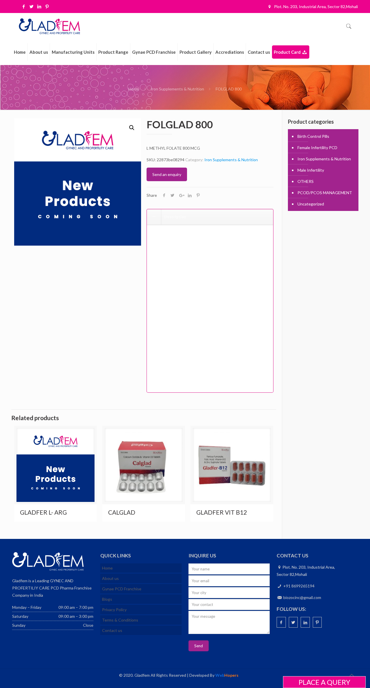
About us (110, 578)
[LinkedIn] (39, 6)
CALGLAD (121, 512)
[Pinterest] (47, 6)
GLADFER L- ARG (43, 512)
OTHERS (305, 181)
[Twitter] (32, 6)
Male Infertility (310, 170)
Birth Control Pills (313, 136)
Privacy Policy (114, 609)
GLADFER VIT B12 (221, 512)
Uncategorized (310, 203)
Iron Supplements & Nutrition (177, 88)
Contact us (112, 630)
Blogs (107, 599)
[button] (132, 128)
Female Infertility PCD (317, 147)
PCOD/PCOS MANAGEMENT (324, 192)
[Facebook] (24, 6)
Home (133, 88)
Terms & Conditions (120, 619)
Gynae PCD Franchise (121, 588)
